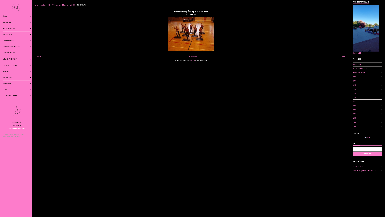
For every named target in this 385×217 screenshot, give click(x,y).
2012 (354, 97)
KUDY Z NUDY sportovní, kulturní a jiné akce (365, 171)
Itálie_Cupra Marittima (359, 73)
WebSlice (17, 134)
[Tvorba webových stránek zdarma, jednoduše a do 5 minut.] (13, 134)
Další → (344, 57)
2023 (354, 77)
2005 (354, 122)
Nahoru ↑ (19, 136)
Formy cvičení (8, 41)
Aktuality (7, 22)
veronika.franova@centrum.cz (17, 128)
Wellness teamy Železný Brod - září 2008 (63, 5)
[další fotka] (343, 34)
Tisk (22, 134)
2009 (354, 105)
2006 (354, 118)
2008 (49, 5)
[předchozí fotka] (38, 34)
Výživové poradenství (11, 47)
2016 (354, 85)
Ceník (5, 90)
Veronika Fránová (10, 59)
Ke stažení (7, 83)
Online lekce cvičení (11, 96)
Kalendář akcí (8, 34)
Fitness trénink (9, 53)
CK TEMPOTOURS (358, 166)
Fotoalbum (7, 77)
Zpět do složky (192, 57)
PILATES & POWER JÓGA (360, 68)
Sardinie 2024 (357, 53)
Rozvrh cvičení (9, 28)
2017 (354, 81)
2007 (354, 114)
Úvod (5, 16)
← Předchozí (39, 57)
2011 (354, 101)
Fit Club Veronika (10, 65)
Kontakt (6, 71)
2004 (354, 126)
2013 (354, 93)
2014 (354, 89)
